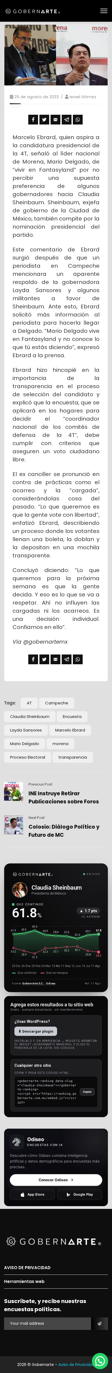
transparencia (72, 757)
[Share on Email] (55, 119)
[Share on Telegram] (66, 119)
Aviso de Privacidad (76, 1364)
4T (29, 703)
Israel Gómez (83, 97)
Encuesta (72, 716)
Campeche (56, 703)
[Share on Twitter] (44, 119)
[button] (100, 1361)
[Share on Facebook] (33, 119)
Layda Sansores (26, 730)
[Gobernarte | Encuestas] (34, 11)
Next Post (37, 817)
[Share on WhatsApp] (78, 119)
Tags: (10, 703)
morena (60, 743)
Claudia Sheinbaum (29, 716)
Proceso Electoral (27, 757)
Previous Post (40, 784)
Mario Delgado (24, 743)
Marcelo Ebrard (70, 730)
